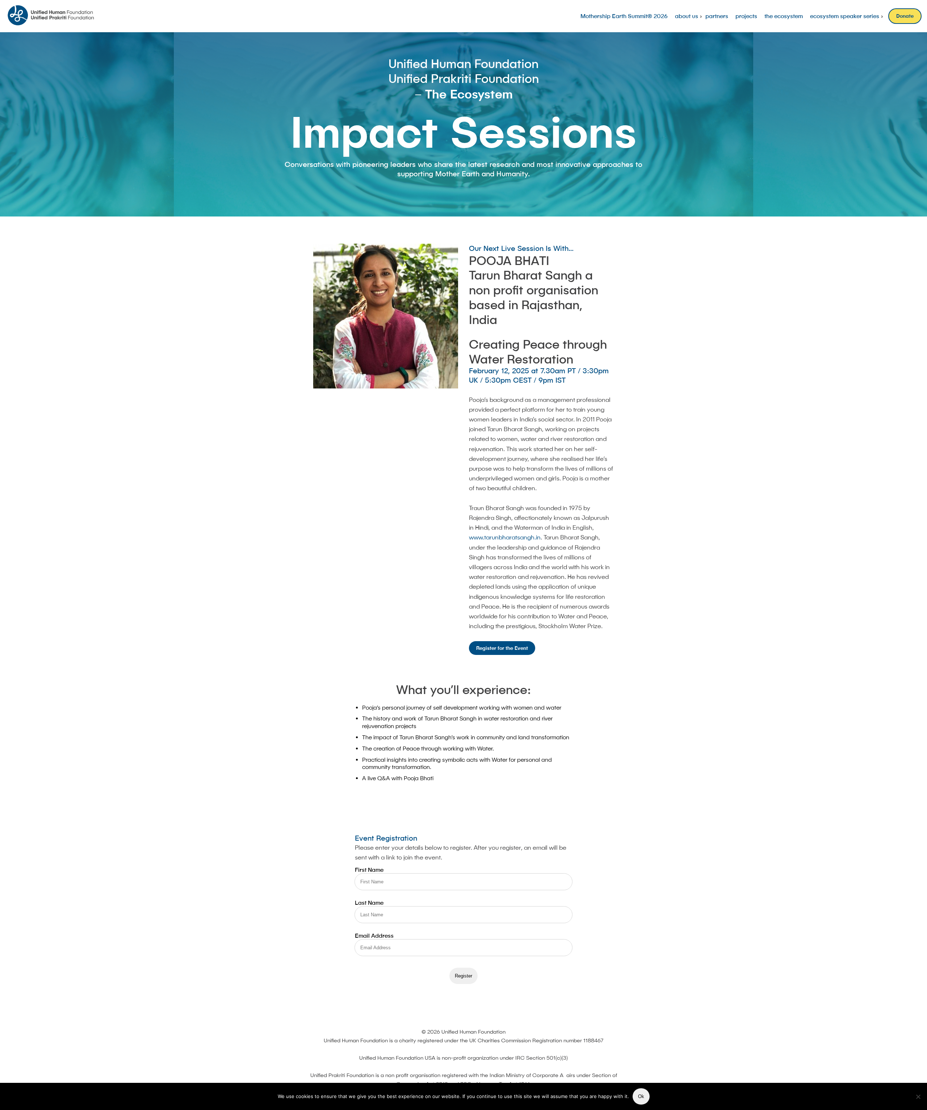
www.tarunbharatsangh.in (505, 537)
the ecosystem (783, 16)
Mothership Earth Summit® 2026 (624, 16)
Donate (905, 16)
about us (686, 16)
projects (746, 16)
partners (716, 16)
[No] (918, 1096)
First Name (369, 869)
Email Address (374, 935)
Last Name (369, 902)
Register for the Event (502, 648)
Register (463, 976)
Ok (641, 1096)
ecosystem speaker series (844, 16)
